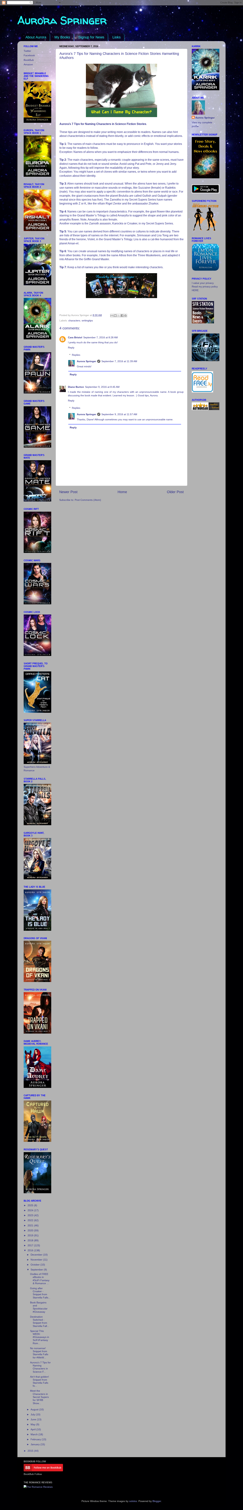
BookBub (29, 60)
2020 (31, 1230)
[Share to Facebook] (122, 315)
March (34, 1434)
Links (116, 37)
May (33, 1424)
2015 (31, 1450)
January (35, 1444)
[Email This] (112, 315)
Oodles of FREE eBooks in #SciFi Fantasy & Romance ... (39, 1279)
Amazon (28, 64)
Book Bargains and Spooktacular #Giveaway (38, 1307)
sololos (133, 1501)
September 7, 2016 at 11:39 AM (119, 361)
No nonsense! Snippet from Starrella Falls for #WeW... (39, 1353)
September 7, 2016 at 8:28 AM (100, 337)
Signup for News (91, 37)
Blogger (156, 1501)
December (37, 1254)
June (34, 1419)
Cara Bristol (75, 337)
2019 (31, 1235)
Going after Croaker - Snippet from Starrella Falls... (40, 1293)
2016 (31, 1250)
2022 (31, 1220)
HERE (195, 290)
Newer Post (68, 492)
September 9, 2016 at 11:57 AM (119, 414)
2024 (31, 1210)
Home (122, 492)
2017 (31, 1245)
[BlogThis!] (115, 315)
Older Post (175, 492)
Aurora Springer (62, 20)
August (35, 1409)
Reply (71, 347)
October (35, 1264)
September (37, 1269)
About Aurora (35, 37)
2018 (31, 1240)
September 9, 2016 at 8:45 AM (102, 386)
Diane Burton (76, 386)
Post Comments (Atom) (88, 499)
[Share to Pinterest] (125, 315)
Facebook (29, 55)
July (33, 1414)
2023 (31, 1215)
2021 (31, 1225)
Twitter (27, 50)
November (37, 1259)
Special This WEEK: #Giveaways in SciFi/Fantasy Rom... (39, 1337)
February (36, 1439)
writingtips (87, 320)
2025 (31, 1205)
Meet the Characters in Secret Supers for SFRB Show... (39, 1396)
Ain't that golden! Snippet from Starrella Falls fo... (39, 1381)
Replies (76, 354)
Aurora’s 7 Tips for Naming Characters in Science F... (40, 1367)
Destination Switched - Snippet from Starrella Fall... (39, 1321)
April (33, 1429)
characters (74, 320)
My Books (62, 37)
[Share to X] (118, 315)
